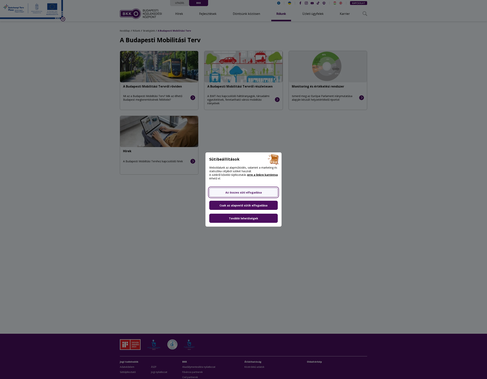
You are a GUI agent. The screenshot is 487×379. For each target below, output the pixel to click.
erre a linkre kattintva (262, 175)
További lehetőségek (243, 218)
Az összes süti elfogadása (243, 192)
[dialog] (243, 189)
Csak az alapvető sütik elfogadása (243, 205)
